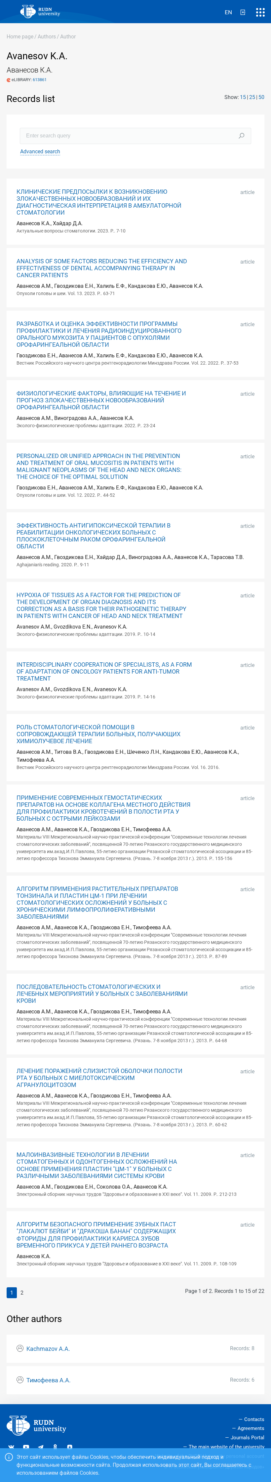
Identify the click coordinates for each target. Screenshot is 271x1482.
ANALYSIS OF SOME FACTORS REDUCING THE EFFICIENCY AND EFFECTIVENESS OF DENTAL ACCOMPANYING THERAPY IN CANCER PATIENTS (102, 268)
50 (261, 97)
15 (243, 97)
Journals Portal (247, 1438)
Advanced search (40, 151)
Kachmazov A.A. (48, 1349)
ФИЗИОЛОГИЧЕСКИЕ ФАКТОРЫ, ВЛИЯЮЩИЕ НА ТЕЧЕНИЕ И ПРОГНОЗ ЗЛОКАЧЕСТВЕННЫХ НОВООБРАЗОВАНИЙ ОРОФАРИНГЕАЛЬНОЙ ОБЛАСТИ (101, 400)
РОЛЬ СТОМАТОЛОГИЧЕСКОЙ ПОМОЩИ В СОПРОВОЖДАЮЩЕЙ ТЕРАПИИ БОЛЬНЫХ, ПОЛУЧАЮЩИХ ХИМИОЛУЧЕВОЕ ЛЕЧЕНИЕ (98, 734)
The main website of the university (226, 1447)
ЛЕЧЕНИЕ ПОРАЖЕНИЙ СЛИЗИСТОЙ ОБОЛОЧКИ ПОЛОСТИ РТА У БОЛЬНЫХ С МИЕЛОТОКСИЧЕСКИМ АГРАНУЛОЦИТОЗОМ (99, 1078)
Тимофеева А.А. (48, 1380)
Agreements (251, 1428)
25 (252, 97)
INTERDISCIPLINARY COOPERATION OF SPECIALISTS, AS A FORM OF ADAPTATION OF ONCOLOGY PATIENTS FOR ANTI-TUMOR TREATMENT (104, 671)
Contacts (254, 1419)
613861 (40, 79)
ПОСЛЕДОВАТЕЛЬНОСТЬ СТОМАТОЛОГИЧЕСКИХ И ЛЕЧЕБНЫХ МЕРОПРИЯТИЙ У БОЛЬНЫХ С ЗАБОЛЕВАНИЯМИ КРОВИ (102, 994)
